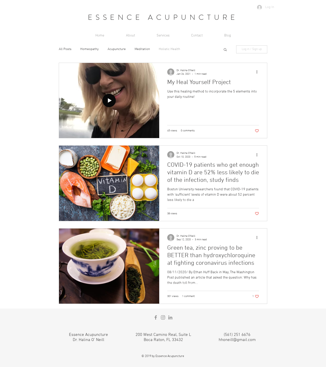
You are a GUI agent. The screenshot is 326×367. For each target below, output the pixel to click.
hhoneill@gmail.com (237, 340)
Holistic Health (169, 49)
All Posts (65, 49)
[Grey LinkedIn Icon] (170, 317)
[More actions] (258, 72)
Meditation (142, 49)
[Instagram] (163, 317)
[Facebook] (156, 317)
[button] (225, 50)
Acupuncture (117, 49)
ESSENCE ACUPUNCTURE (163, 17)
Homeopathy (89, 49)
